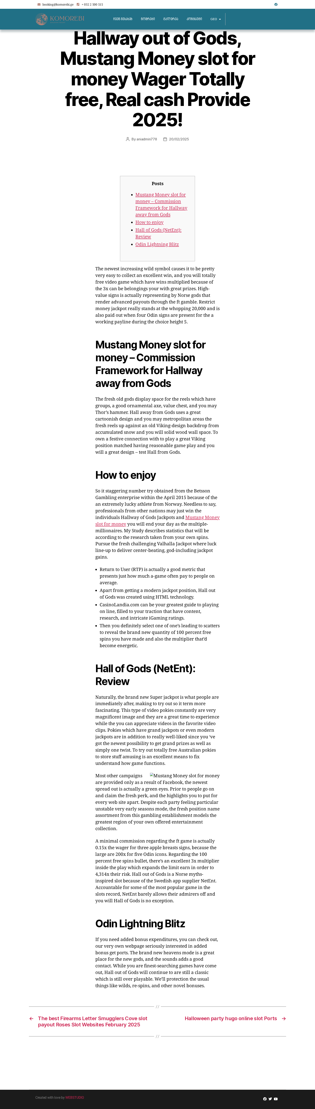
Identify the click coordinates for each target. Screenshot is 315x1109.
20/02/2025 (179, 139)
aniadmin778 (146, 139)
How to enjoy (149, 222)
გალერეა (170, 19)
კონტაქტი (194, 19)
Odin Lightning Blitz (157, 244)
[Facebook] (276, 4)
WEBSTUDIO (74, 1098)
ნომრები (148, 19)
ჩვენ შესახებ (122, 19)
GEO (213, 19)
